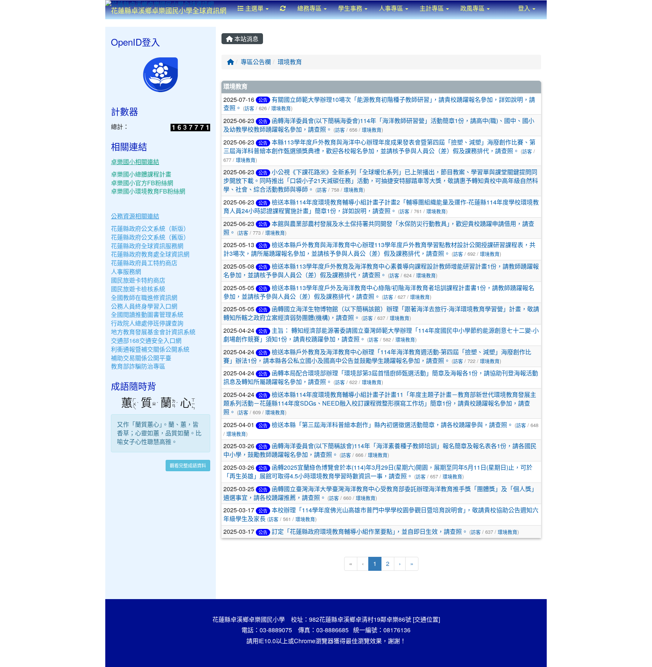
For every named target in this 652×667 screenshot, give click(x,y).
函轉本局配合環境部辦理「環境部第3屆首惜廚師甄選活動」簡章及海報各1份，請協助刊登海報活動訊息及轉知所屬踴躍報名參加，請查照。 (380, 377)
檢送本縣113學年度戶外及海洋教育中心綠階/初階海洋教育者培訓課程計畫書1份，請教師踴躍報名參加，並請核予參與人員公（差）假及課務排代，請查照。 (378, 292)
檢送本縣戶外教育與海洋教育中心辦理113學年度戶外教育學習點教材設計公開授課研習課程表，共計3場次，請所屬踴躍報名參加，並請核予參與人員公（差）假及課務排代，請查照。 (379, 249)
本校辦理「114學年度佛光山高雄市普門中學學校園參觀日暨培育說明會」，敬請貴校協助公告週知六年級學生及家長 (380, 514)
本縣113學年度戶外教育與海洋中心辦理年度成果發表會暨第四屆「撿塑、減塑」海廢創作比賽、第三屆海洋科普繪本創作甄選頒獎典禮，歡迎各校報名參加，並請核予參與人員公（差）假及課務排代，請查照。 (379, 146)
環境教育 (290, 61)
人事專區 (391, 8)
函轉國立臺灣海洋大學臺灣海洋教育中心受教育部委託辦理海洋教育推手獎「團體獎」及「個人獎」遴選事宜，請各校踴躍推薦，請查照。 (380, 493)
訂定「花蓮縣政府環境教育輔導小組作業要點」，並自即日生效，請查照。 (370, 531)
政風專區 (473, 8)
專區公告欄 (256, 61)
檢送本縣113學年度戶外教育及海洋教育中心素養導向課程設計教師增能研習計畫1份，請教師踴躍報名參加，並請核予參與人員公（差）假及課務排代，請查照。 (381, 270)
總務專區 (310, 8)
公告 (263, 100)
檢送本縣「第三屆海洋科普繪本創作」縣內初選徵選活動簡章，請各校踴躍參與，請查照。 (392, 424)
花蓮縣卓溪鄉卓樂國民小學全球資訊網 (168, 10)
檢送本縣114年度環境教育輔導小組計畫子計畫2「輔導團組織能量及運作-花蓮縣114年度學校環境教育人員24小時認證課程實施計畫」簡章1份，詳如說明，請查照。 (381, 206)
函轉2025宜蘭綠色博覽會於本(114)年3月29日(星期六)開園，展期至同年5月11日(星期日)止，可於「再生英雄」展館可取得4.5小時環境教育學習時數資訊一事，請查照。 (377, 471)
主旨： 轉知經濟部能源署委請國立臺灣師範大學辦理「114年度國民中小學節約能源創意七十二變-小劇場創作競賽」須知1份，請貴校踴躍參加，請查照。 (381, 334)
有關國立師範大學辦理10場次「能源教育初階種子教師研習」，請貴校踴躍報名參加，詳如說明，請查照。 (379, 103)
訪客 (249, 108)
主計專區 (432, 8)
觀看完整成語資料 (188, 465)
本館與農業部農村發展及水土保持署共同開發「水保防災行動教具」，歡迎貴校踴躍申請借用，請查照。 (378, 228)
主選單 (254, 8)
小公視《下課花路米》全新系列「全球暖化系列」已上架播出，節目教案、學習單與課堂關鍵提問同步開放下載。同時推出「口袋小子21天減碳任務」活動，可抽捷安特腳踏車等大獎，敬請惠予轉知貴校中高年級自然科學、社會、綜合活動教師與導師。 (380, 181)
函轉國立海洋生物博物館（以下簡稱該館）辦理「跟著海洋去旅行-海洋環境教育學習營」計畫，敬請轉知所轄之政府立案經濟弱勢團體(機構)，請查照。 (381, 313)
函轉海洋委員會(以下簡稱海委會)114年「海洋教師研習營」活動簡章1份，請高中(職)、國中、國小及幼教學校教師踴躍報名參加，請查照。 (378, 125)
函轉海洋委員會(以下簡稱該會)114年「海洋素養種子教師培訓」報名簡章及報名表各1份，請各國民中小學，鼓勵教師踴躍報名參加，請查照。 (380, 450)
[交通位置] (426, 619)
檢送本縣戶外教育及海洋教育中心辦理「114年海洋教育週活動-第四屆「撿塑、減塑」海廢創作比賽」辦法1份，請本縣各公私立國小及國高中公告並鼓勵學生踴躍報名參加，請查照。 (377, 356)
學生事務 (351, 8)
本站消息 (245, 38)
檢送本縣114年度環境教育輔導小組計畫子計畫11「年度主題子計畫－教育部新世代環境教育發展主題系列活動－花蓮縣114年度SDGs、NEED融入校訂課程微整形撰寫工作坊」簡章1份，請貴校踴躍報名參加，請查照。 (379, 403)
